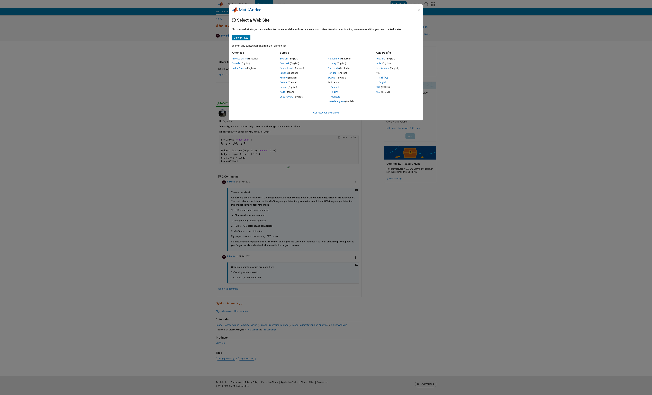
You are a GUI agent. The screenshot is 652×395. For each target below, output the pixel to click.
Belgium (284, 58)
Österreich (333, 68)
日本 (378, 87)
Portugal (332, 73)
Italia (282, 92)
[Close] (419, 9)
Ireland (283, 87)
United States (239, 68)
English (334, 92)
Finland (284, 77)
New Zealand (383, 68)
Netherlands (334, 58)
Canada (236, 63)
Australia (380, 58)
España (284, 73)
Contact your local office (326, 112)
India (378, 63)
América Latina (240, 58)
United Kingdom (336, 101)
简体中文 (383, 77)
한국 (378, 92)
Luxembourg (286, 96)
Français (335, 96)
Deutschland (286, 68)
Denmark (284, 63)
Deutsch (335, 87)
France (283, 82)
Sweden (332, 77)
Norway (332, 63)
